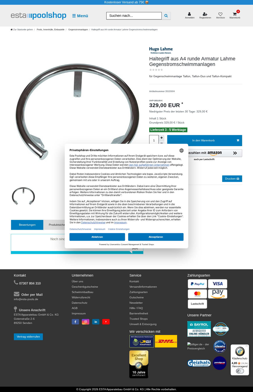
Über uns (77, 281)
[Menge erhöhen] (161, 138)
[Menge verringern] (161, 143)
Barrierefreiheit (138, 313)
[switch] (240, 371)
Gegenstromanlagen (78, 29)
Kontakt (134, 281)
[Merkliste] (220, 15)
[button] (204, 155)
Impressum (79, 313)
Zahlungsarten (138, 292)
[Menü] (246, 346)
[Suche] (166, 15)
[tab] (27, 225)
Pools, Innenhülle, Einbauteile (50, 29)
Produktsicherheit (60, 224)
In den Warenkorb (203, 140)
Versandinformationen (143, 286)
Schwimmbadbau (82, 292)
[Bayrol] (199, 328)
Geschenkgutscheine (85, 286)
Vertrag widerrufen (28, 336)
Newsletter (136, 302)
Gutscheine (136, 297)
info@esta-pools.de (26, 299)
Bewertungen (27, 224)
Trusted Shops (138, 318)
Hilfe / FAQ (136, 308)
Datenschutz (79, 302)
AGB (74, 308)
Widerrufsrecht (81, 297)
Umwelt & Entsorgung (143, 324)
